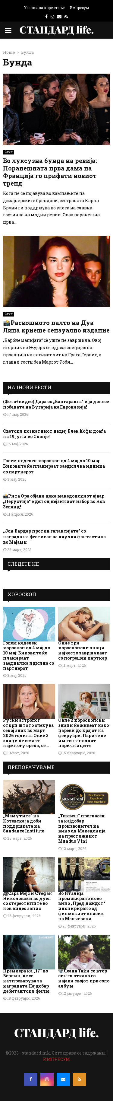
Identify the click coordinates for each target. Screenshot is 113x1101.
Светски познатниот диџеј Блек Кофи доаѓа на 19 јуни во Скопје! (54, 433)
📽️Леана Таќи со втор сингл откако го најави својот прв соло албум (83, 978)
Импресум (79, 7)
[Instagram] (47, 1079)
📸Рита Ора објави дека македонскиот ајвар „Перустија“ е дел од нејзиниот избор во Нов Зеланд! (54, 501)
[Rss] (79, 1079)
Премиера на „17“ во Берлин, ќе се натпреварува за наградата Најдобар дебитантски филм (26, 981)
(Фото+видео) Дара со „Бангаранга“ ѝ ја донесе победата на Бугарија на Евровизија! (56, 404)
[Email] (63, 1079)
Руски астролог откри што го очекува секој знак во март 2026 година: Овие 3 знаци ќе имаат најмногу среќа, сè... (28, 732)
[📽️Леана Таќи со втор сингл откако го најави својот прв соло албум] (84, 952)
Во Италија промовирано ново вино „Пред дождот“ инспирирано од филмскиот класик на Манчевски (81, 905)
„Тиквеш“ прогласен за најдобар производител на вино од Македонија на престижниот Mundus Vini (81, 828)
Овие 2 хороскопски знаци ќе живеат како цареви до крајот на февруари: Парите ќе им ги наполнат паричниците (83, 732)
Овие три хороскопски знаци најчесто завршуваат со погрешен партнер (82, 650)
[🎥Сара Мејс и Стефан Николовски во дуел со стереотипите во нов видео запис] (29, 874)
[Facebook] (30, 1079)
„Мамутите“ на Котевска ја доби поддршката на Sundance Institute (23, 823)
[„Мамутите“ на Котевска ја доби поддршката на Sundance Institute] (29, 797)
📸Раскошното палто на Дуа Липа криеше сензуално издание (56, 326)
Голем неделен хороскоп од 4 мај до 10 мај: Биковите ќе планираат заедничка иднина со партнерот (54, 466)
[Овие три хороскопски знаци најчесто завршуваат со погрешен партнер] (84, 624)
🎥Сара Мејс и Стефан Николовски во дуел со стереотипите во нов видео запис (27, 900)
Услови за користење (44, 7)
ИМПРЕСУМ (56, 1059)
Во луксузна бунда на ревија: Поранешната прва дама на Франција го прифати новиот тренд (50, 172)
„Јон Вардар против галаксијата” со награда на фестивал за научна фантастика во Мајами (54, 536)
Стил (9, 152)
